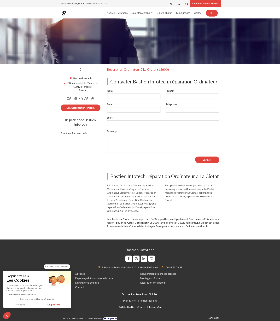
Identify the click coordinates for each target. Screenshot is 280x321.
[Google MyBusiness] (136, 259)
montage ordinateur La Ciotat (181, 192)
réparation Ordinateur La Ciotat (124, 207)
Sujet (109, 117)
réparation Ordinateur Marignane (137, 203)
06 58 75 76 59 (80, 98)
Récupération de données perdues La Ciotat (189, 185)
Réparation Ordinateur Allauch (124, 185)
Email (110, 104)
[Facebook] (128, 259)
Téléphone (171, 104)
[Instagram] (151, 259)
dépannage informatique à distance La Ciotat (189, 189)
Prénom (170, 90)
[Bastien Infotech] (64, 15)
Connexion (213, 317)
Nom (110, 90)
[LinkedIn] (144, 259)
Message (112, 131)
